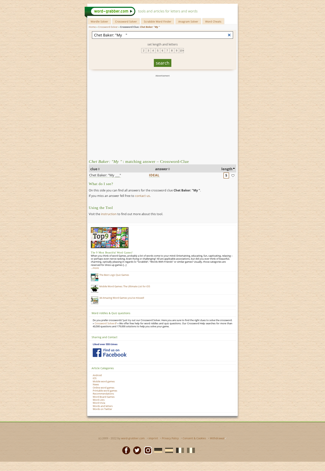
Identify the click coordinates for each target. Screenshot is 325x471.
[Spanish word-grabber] (168, 450)
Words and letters (103, 406)
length (226, 169)
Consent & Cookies (194, 438)
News (96, 384)
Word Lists (99, 399)
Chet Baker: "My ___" (105, 175)
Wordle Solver (99, 21)
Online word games (103, 387)
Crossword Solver (126, 21)
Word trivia (99, 402)
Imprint (153, 438)
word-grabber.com (133, 438)
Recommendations (103, 393)
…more (95, 268)
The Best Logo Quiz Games (114, 275)
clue (93, 169)
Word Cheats (213, 21)
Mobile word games (104, 381)
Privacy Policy (170, 438)
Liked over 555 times (105, 344)
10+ (182, 50)
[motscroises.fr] (179, 450)
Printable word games (105, 390)
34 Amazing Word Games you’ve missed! (121, 297)
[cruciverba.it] (190, 450)
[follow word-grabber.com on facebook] (110, 352)
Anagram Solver (188, 21)
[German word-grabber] (157, 450)
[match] (233, 175)
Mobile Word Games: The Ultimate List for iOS (124, 286)
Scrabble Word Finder (157, 21)
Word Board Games (104, 396)
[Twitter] (136, 450)
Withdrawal (217, 438)
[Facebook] (125, 450)
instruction (109, 214)
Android (97, 375)
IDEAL (154, 175)
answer (161, 169)
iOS (94, 378)
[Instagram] (147, 450)
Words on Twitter (102, 409)
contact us (142, 196)
